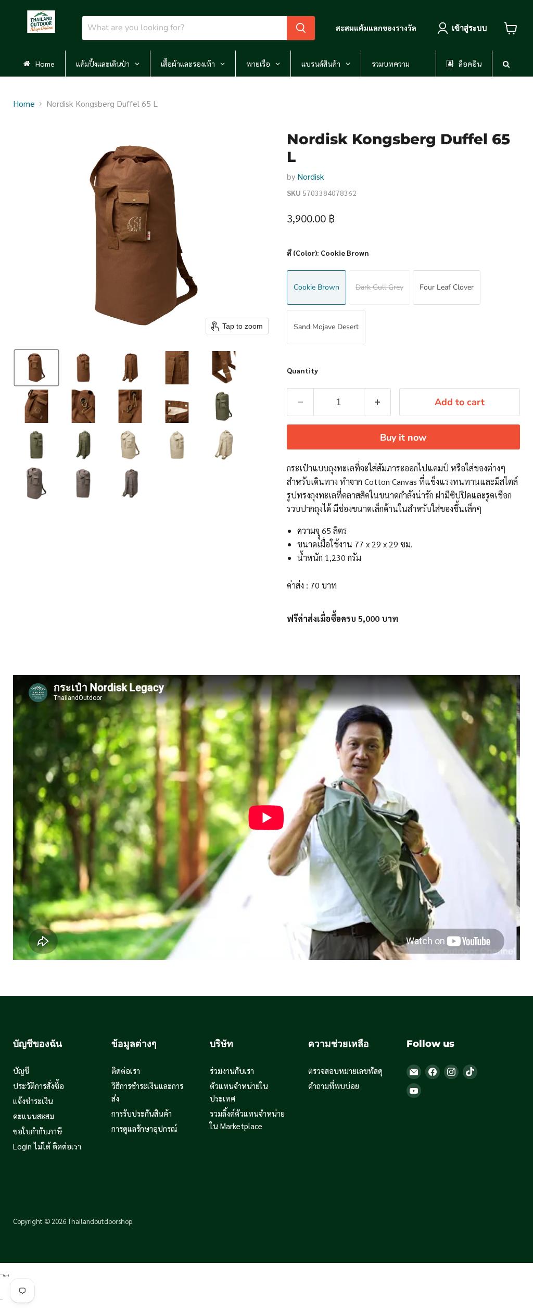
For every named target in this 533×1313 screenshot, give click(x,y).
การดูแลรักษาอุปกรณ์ (144, 1128)
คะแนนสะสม (33, 1116)
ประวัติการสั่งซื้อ (38, 1086)
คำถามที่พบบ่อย (333, 1086)
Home (24, 103)
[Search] (301, 28)
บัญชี (21, 1071)
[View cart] (511, 28)
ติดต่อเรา (125, 1071)
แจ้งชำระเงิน (33, 1101)
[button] (36, 367)
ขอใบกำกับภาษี (37, 1131)
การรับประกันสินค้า (141, 1113)
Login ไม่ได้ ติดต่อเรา (47, 1146)
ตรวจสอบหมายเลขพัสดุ (345, 1071)
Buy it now (403, 437)
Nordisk (310, 176)
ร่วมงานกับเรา (232, 1071)
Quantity (302, 370)
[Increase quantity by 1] (377, 402)
